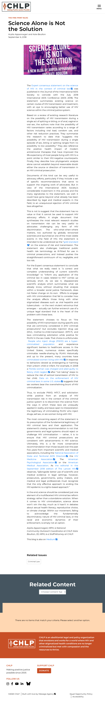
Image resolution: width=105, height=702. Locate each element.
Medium (50, 539)
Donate (44, 670)
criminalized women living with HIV (45, 359)
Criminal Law (34, 561)
